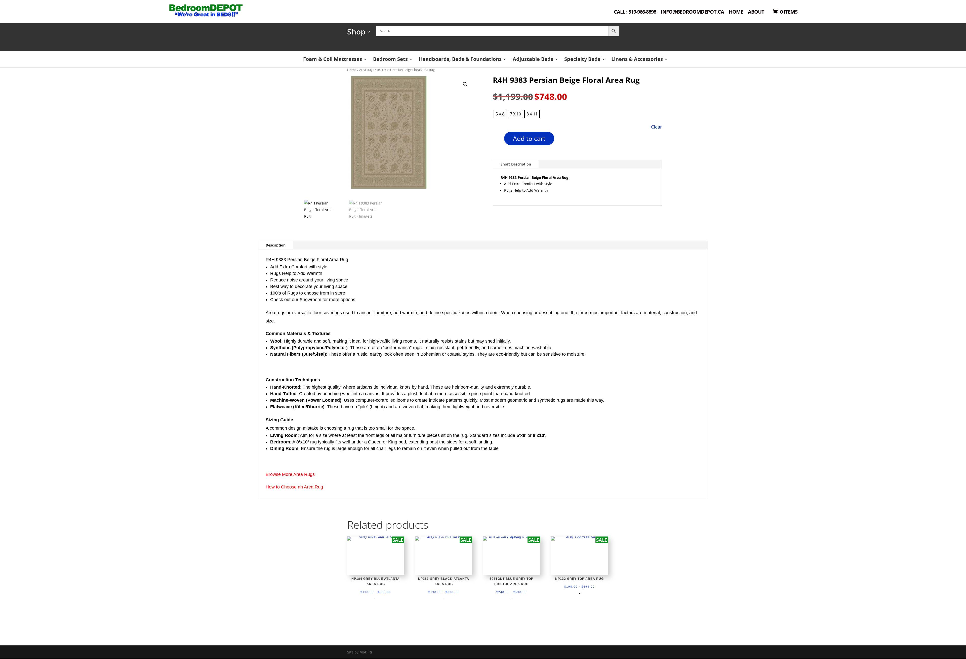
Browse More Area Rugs (290, 474)
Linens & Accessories (637, 59)
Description (276, 245)
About (756, 12)
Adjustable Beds (533, 59)
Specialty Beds (582, 59)
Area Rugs (366, 69)
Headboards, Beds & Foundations (460, 59)
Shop (356, 33)
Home (736, 12)
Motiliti (365, 652)
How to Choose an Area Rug (294, 486)
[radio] (500, 114)
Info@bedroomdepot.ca (692, 12)
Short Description (516, 164)
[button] (465, 84)
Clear (656, 126)
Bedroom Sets (390, 59)
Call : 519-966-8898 (635, 12)
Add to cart (529, 138)
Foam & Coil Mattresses (332, 59)
